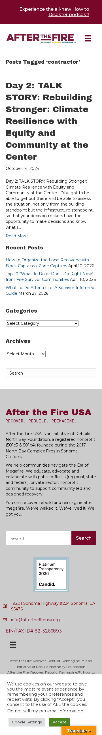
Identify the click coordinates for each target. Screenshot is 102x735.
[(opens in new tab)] (51, 573)
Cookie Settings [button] (27, 722)
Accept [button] (59, 722)
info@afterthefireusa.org (35, 619)
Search (84, 538)
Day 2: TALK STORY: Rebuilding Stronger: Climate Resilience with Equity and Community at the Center (49, 121)
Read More (17, 235)
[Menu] (88, 38)
